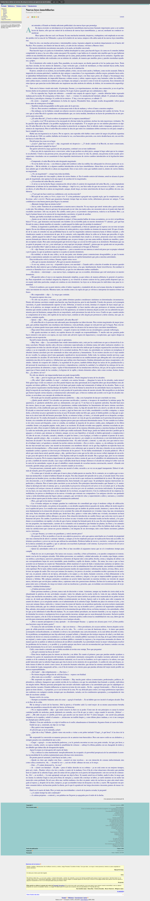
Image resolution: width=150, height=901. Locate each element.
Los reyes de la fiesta (118, 815)
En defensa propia (119, 814)
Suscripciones (79, 897)
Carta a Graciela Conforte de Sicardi (115, 825)
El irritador (121, 836)
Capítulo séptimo (119, 812)
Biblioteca (11, 6)
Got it (62, 2)
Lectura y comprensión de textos (115, 819)
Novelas (5, 13)
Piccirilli (122, 816)
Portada (3, 6)
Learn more (55, 2)
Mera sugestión (120, 807)
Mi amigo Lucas (120, 842)
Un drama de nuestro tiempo (116, 821)
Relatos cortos (21, 6)
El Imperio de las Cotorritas (117, 824)
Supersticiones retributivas (117, 832)
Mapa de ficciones (6, 19)
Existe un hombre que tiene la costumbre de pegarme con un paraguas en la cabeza (102, 808)
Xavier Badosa (84, 899)
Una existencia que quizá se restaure (114, 843)
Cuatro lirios (121, 830)
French (11, 22)
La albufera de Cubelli (118, 846)
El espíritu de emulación (118, 828)
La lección (121, 837)
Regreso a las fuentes (118, 845)
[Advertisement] (6, 40)
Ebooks (5, 15)
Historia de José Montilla (117, 823)
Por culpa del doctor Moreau (117, 820)
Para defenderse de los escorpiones (115, 811)
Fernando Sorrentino (34, 12)
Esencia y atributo (119, 833)
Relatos (5, 10)
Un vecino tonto (120, 829)
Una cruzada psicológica (117, 810)
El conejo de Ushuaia (118, 838)
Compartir (122, 16)
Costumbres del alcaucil (118, 827)
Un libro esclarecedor (118, 840)
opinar (85, 897)
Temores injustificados (118, 817)
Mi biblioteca (4, 17)
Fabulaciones (32, 6)
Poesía (5, 11)
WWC (4, 14)
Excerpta (3, 18)
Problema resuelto (119, 834)
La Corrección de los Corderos (116, 841)
